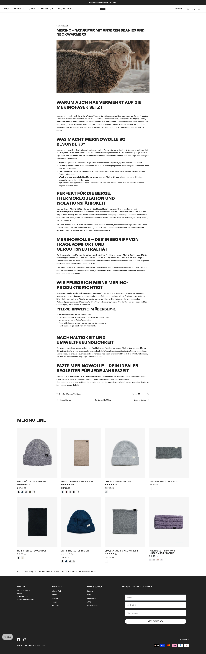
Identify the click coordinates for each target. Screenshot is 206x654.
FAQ (89, 595)
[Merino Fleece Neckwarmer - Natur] (22, 557)
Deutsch (178, 9)
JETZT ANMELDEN (155, 621)
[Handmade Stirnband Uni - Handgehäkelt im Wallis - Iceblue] (150, 560)
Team (54, 602)
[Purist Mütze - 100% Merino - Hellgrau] (26, 491)
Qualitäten (77, 394)
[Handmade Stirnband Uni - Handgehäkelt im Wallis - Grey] (153, 560)
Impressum (91, 598)
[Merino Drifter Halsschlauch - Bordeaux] (66, 491)
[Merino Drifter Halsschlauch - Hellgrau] (70, 491)
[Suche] (188, 8)
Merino (69, 394)
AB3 (44, 645)
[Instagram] (25, 639)
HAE (19, 572)
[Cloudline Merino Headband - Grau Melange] (150, 488)
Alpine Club (56, 591)
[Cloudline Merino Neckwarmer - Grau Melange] (106, 561)
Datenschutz (92, 605)
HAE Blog (29, 572)
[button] (198, 8)
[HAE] (103, 9)
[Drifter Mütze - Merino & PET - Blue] (66, 561)
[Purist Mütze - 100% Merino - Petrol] (22, 491)
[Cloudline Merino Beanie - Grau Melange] (106, 491)
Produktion (56, 605)
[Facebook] (18, 639)
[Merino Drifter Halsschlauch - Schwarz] (73, 491)
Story (54, 595)
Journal (55, 598)
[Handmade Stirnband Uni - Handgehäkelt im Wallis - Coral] (157, 560)
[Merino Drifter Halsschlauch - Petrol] (62, 491)
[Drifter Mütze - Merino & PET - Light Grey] (73, 561)
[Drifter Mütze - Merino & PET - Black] (62, 561)
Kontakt (90, 591)
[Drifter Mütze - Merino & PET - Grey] (70, 561)
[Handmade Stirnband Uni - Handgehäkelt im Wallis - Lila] (161, 560)
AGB (89, 602)
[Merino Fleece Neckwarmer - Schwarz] (18, 557)
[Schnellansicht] (53, 475)
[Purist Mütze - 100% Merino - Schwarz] (18, 491)
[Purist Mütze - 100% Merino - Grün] (30, 491)
